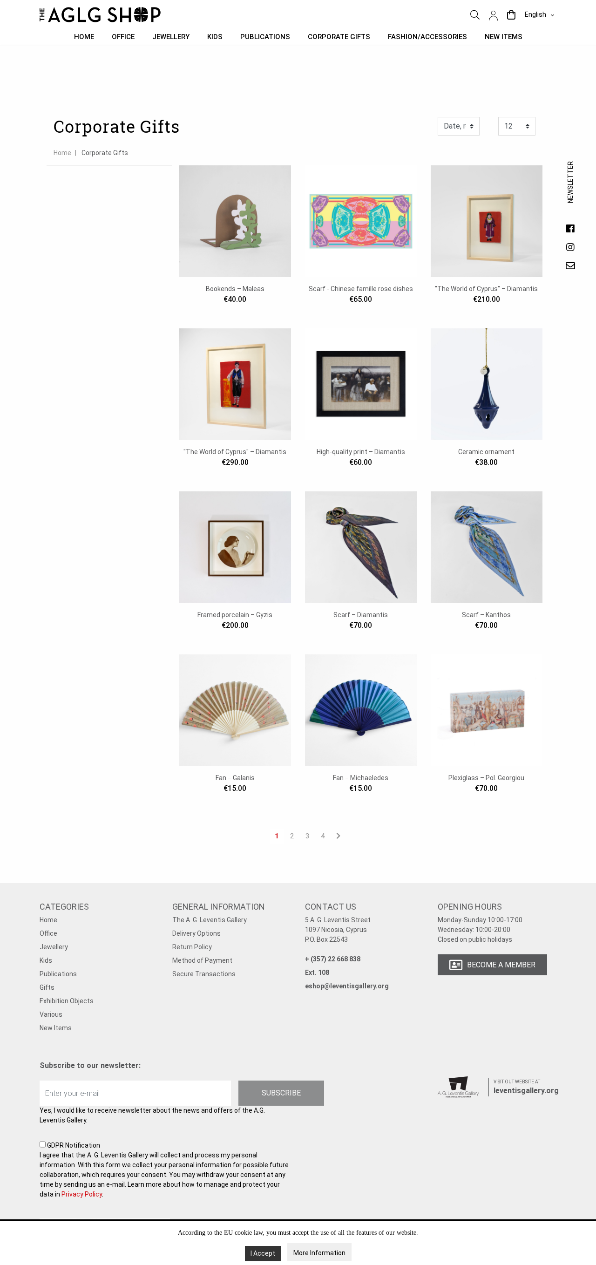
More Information (319, 1253)
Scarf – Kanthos (486, 615)
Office (123, 37)
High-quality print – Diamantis (361, 452)
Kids (215, 37)
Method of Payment (202, 960)
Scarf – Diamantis (360, 615)
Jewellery (171, 37)
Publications (265, 37)
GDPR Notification (164, 1170)
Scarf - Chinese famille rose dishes (361, 288)
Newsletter (570, 191)
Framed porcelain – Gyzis (234, 615)
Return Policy (192, 947)
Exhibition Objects (67, 1001)
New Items (56, 1028)
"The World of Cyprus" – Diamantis (486, 288)
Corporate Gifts (339, 37)
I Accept (263, 1253)
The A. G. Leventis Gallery (209, 920)
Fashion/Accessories (427, 37)
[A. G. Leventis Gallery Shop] (100, 14)
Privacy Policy (81, 1194)
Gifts (47, 987)
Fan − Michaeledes (360, 778)
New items (503, 37)
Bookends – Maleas (235, 288)
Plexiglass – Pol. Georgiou (486, 778)
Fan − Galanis (235, 778)
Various (51, 1014)
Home (84, 37)
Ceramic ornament (486, 452)
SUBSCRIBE (281, 1092)
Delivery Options (196, 933)
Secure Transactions (204, 974)
